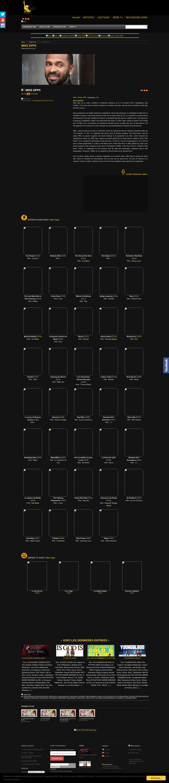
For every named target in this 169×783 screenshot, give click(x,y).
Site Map (132, 763)
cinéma (99, 696)
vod (96, 698)
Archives (24, 772)
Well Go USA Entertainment (106, 698)
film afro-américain (123, 696)
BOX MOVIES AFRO (137, 17)
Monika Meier (61, 698)
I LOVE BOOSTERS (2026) (86, 718)
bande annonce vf (63, 696)
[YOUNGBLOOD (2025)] (29, 713)
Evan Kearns (110, 696)
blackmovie (81, 696)
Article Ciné (44, 27)
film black (132, 696)
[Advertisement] (92, 7)
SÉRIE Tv (118, 17)
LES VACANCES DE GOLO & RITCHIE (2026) (101, 658)
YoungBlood (120, 698)
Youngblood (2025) (131, 698)
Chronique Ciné (29, 27)
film (115, 696)
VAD (93, 698)
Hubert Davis (35, 698)
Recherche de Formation (112, 768)
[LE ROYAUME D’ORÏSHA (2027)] (85, 753)
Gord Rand (27, 698)
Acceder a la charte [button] (11, 779)
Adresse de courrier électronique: (62, 749)
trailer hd (88, 698)
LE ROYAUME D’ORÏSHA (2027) (33, 658)
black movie (74, 696)
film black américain (142, 696)
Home (23, 42)
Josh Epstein (44, 698)
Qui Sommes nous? (136, 761)
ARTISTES (88, 17)
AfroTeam (33, 48)
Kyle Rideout (53, 698)
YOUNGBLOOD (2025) (132, 658)
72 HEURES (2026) (134, 750)
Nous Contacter (135, 759)
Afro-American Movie (41, 696)
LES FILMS (103, 17)
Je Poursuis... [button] (156, 778)
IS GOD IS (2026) (69, 658)
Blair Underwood (91, 696)
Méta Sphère (135, 746)
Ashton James (53, 696)
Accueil (76, 17)
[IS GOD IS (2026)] (85, 766)
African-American (29, 696)
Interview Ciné (59, 27)
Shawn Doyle (81, 698)
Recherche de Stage (110, 766)
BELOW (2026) (133, 753)
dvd (104, 696)
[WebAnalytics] (106, 761)
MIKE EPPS (28, 45)
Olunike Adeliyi (71, 698)
